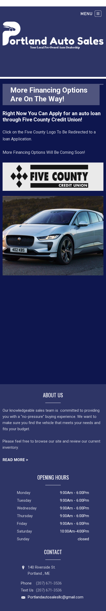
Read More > (15, 459)
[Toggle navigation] (91, 13)
